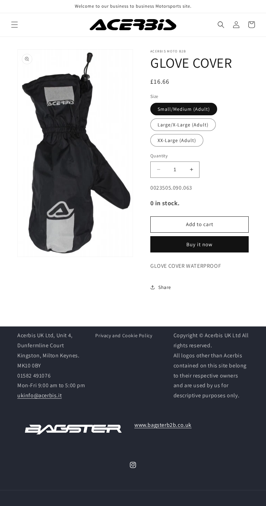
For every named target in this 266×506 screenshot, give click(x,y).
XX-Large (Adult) (177, 140)
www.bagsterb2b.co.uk (163, 425)
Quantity (159, 156)
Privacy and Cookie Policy (123, 335)
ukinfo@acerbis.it (39, 395)
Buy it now (199, 244)
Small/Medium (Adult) (184, 109)
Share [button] (164, 287)
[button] (14, 24)
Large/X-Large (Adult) (183, 125)
